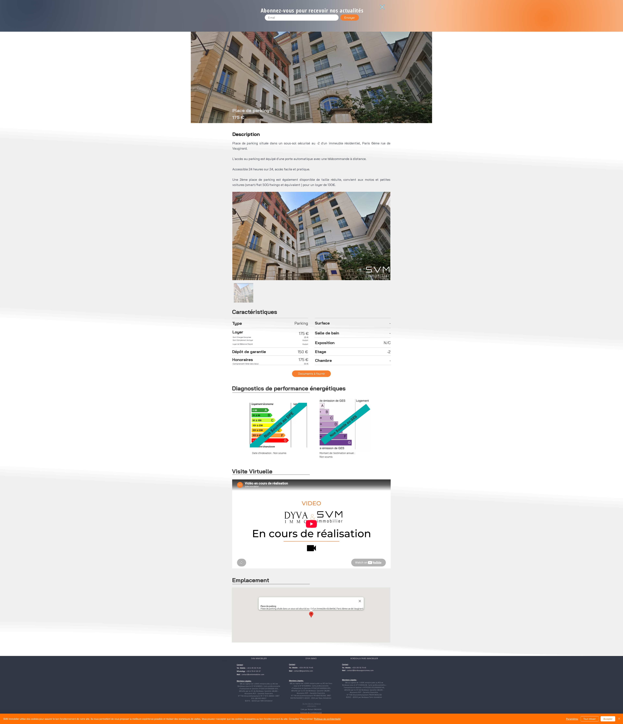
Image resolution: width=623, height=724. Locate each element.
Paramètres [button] (572, 718)
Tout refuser (589, 718)
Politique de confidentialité (327, 718)
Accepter (607, 718)
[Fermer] (619, 718)
